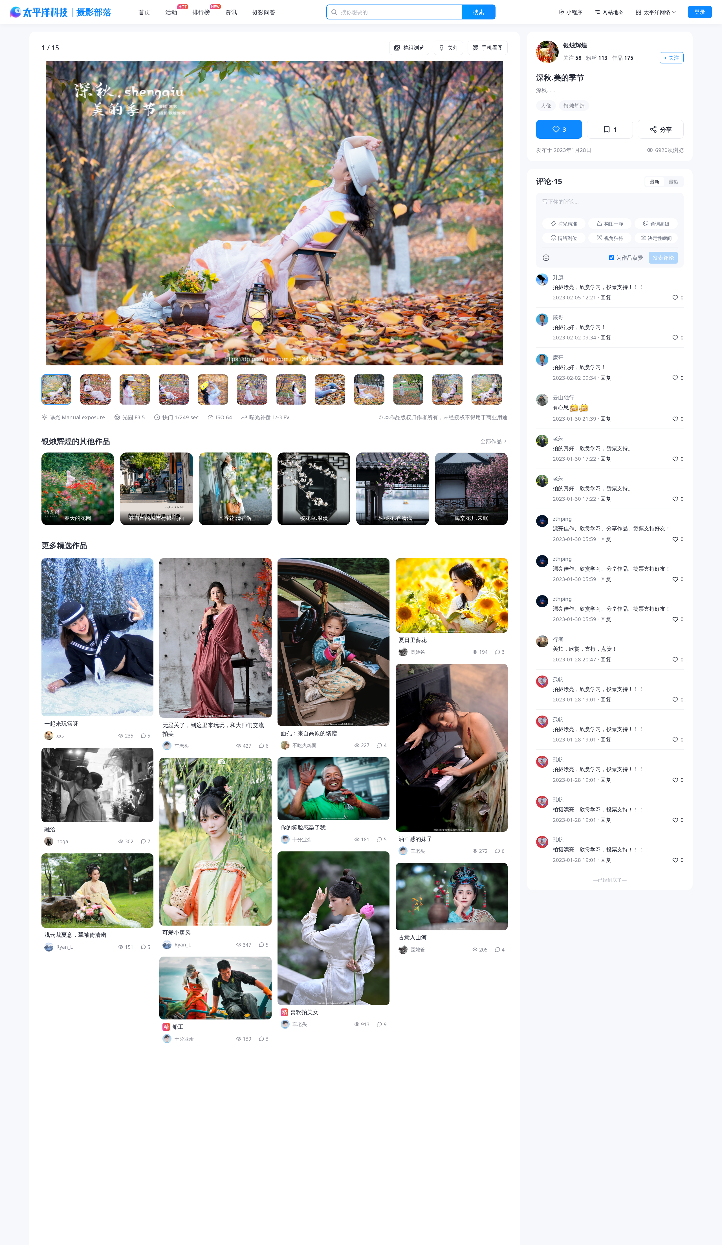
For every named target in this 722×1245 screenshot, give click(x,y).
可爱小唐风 (176, 932)
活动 (171, 12)
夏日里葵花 (413, 640)
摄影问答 (264, 12)
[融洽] (97, 785)
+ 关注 (671, 57)
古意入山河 (413, 937)
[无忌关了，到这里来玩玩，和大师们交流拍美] (215, 638)
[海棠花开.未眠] (471, 488)
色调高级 (660, 223)
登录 (699, 11)
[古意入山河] (452, 896)
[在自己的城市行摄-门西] (156, 488)
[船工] (215, 988)
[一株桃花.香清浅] (392, 488)
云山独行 (563, 397)
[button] (88, 213)
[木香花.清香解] (235, 488)
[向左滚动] (50, 389)
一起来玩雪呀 (61, 723)
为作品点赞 (629, 257)
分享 (666, 129)
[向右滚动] (499, 389)
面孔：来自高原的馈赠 (309, 733)
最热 (673, 181)
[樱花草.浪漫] (314, 488)
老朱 (558, 438)
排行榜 (201, 12)
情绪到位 (567, 238)
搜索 (479, 12)
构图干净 (613, 223)
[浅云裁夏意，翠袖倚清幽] (97, 890)
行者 (558, 639)
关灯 (453, 47)
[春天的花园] (77, 488)
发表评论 (663, 257)
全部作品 (491, 441)
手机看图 (492, 47)
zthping (562, 518)
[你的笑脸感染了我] (333, 788)
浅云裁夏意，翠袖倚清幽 (75, 935)
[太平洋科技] (39, 12)
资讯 (231, 12)
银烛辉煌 (575, 45)
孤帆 (558, 679)
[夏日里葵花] (452, 595)
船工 (178, 1026)
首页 (144, 12)
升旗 (558, 277)
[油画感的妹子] (452, 748)
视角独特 (613, 238)
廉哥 (558, 317)
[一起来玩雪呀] (97, 637)
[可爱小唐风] (215, 842)
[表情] (546, 258)
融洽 (50, 829)
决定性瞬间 (660, 238)
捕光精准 (567, 223)
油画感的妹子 (415, 839)
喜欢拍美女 (304, 1012)
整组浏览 (413, 47)
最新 (654, 181)
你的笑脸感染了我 (303, 827)
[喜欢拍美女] (333, 928)
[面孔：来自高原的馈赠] (333, 642)
